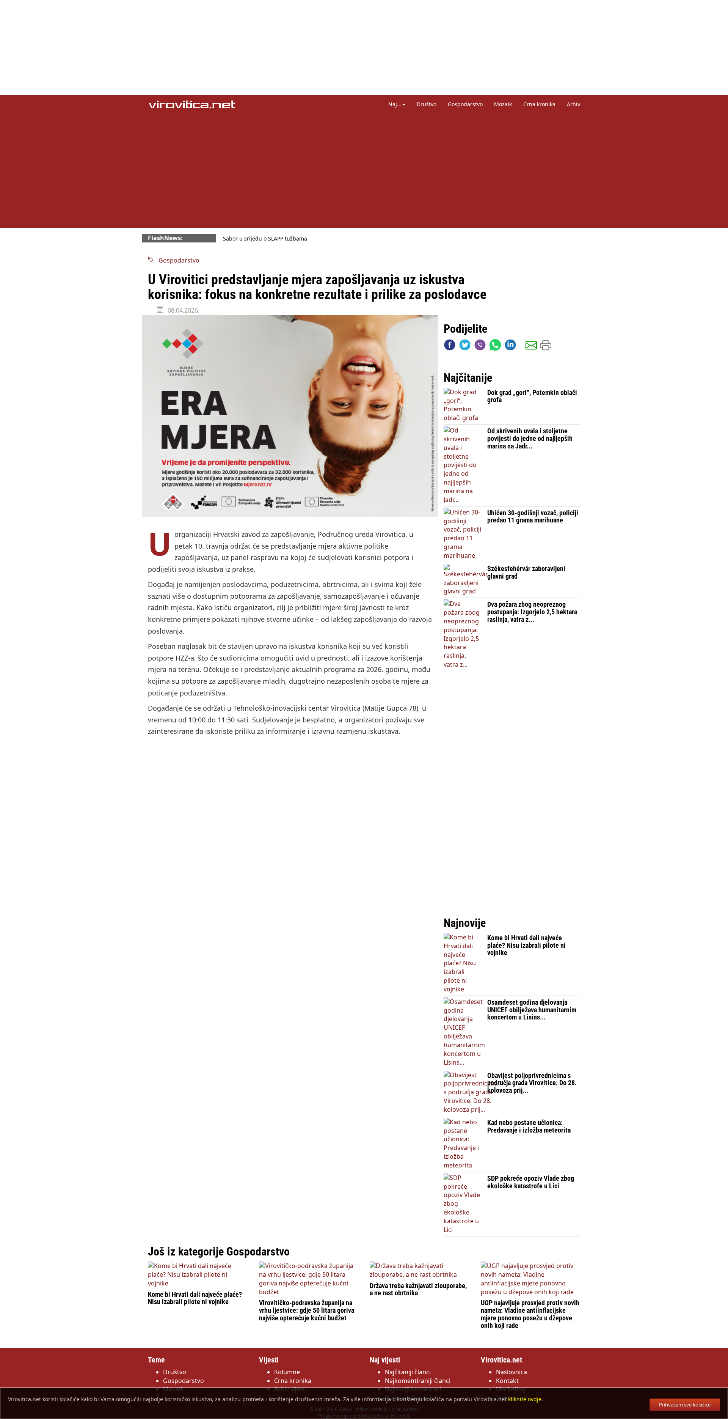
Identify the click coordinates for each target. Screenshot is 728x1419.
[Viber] (480, 346)
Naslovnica (511, 1372)
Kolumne (287, 1372)
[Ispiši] (545, 346)
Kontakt (507, 1381)
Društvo (426, 104)
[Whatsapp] (495, 346)
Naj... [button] (395, 104)
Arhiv (573, 104)
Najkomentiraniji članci (417, 1381)
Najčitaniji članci (408, 1372)
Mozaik (503, 104)
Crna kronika (539, 104)
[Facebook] (450, 346)
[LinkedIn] (510, 346)
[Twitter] (465, 346)
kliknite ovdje (524, 1399)
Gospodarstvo (465, 104)
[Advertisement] (364, 171)
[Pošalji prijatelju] (531, 346)
